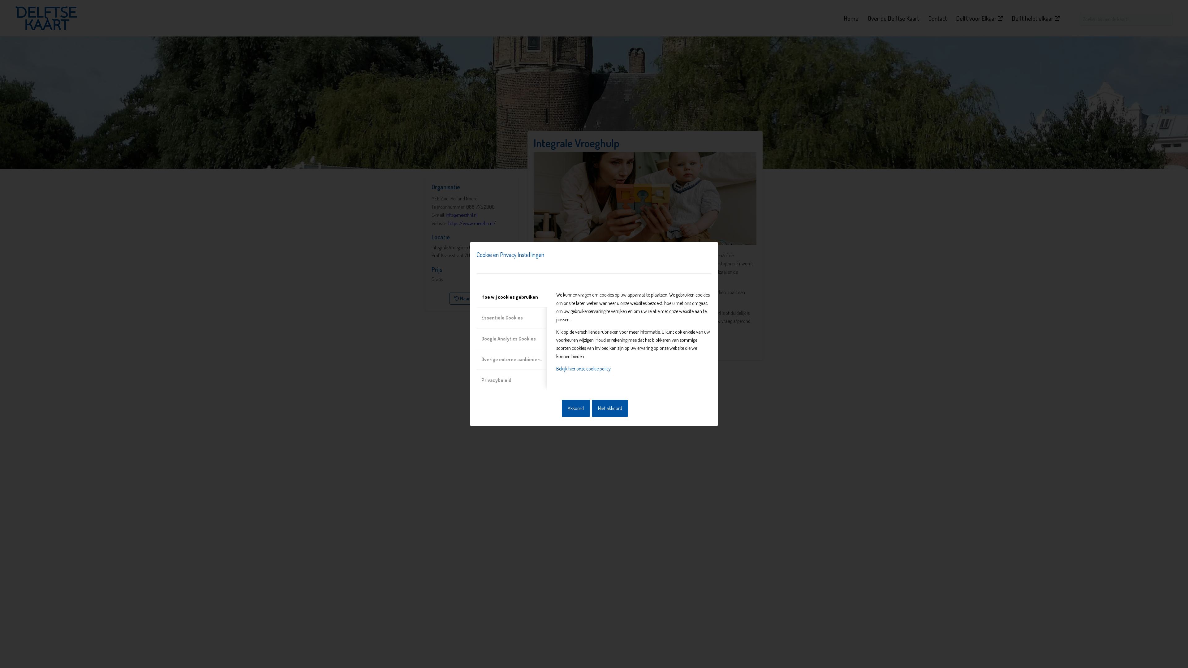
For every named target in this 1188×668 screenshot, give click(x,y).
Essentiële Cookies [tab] (502, 318)
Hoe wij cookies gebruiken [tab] (509, 297)
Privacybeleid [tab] (496, 380)
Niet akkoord (610, 408)
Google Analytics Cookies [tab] (508, 339)
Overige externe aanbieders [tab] (511, 359)
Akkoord (576, 408)
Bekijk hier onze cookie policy (583, 369)
